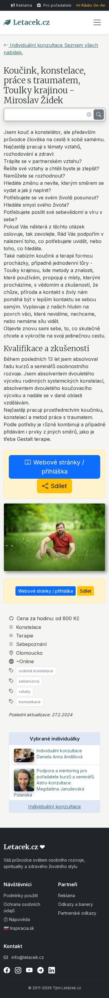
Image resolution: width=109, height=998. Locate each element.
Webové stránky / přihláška (58, 467)
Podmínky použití (21, 895)
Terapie (24, 636)
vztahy (25, 691)
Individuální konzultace (54, 806)
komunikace (30, 702)
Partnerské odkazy (77, 913)
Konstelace (28, 627)
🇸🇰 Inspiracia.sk (19, 928)
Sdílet (59, 486)
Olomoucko (29, 653)
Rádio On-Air (93, 5)
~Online (25, 661)
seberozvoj (29, 681)
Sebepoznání (31, 644)
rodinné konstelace (36, 671)
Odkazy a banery (75, 904)
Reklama (24, 5)
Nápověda (19, 919)
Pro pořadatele (56, 5)
